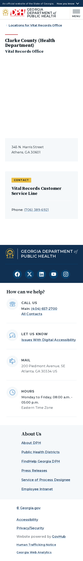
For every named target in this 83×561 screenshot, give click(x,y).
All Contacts (31, 314)
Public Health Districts (40, 452)
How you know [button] (66, 3)
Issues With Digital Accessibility (48, 340)
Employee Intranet (37, 489)
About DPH (31, 443)
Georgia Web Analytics (34, 552)
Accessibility (27, 520)
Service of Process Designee (45, 480)
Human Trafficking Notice (36, 545)
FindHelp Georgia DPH (40, 461)
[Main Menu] (75, 13)
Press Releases (34, 471)
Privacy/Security (30, 528)
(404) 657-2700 (44, 309)
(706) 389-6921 (36, 210)
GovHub (59, 536)
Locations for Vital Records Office (35, 25)
